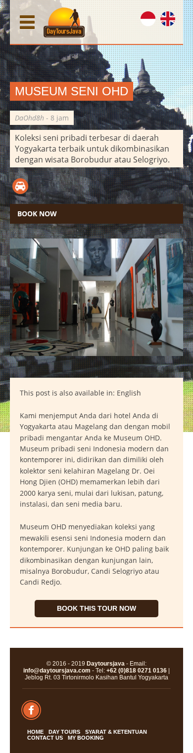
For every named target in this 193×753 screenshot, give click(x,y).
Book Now (37, 213)
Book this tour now (96, 608)
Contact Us (45, 738)
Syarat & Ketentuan (116, 732)
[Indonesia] (153, 21)
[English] (172, 21)
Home (35, 732)
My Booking (86, 738)
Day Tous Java (64, 22)
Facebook (31, 710)
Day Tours (64, 732)
